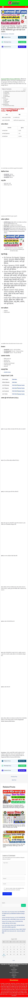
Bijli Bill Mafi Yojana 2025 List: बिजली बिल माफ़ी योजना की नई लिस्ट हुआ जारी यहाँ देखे (15, 285)
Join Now (23, 37)
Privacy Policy (14, 969)
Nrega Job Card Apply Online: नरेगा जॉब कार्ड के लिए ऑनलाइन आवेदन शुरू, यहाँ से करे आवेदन (14, 846)
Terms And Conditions (14, 972)
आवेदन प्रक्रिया (7, 96)
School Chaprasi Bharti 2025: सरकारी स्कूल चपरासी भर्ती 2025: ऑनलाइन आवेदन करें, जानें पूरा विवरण (15, 279)
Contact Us (14, 975)
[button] (26, 7)
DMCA (14, 977)
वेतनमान (6, 100)
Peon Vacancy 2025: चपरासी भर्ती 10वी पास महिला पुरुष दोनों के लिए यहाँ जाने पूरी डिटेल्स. (15, 267)
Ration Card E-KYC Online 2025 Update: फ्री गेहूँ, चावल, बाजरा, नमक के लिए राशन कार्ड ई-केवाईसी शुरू (14, 292)
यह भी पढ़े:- (4, 97)
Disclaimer (14, 970)
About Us (14, 974)
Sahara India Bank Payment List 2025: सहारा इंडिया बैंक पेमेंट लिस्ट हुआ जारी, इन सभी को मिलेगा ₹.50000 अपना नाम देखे (14, 826)
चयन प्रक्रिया (6, 99)
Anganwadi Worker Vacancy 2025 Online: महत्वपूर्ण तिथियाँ (15, 91)
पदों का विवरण (7, 92)
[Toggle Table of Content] (23, 89)
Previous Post (14, 776)
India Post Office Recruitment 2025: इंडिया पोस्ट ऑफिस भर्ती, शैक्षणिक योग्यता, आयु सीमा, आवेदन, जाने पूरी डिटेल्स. (15, 300)
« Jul (13, 960)
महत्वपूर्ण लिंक (6, 102)
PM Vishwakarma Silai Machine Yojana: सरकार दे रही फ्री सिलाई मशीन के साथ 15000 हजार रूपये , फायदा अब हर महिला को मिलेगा (13, 931)
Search (3, 902)
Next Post (14, 780)
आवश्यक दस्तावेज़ (7, 101)
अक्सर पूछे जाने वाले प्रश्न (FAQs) (9, 105)
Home (14, 967)
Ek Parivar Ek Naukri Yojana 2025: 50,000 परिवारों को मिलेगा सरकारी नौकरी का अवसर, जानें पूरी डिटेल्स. (14, 260)
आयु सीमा (6, 95)
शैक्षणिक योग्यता (7, 93)
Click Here (14, 379)
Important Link (6, 104)
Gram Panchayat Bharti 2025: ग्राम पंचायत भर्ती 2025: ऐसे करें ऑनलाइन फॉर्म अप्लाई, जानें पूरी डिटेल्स (15, 273)
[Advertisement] (14, 64)
